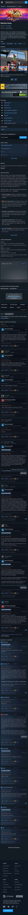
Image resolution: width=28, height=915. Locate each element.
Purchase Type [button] (13, 304)
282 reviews (12, 486)
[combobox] (15, 2)
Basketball (9, 43)
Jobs (16, 868)
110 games (6, 486)
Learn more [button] (23, 137)
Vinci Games (8, 25)
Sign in (2, 74)
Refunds (5, 892)
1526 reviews (13, 443)
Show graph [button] (22, 309)
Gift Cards (5, 875)
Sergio (5, 524)
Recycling (17, 873)
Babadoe (6, 601)
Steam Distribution (7, 873)
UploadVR (3, 168)
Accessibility (6, 884)
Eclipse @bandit (8, 420)
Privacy (4, 882)
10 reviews (12, 397)
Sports (3, 43)
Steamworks (6, 870)
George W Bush (8, 556)
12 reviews (6, 557)
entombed (6, 375)
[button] (3, 6)
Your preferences (13, 288)
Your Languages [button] (8, 314)
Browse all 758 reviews (14, 847)
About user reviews (4, 288)
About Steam (6, 865)
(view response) (5, 636)
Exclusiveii (6, 351)
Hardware (17, 870)
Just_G (6, 485)
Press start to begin (8, 441)
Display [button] (18, 307)
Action (20, 43)
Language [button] (22, 304)
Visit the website (5, 148)
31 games (6, 376)
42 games (6, 326)
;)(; (5, 324)
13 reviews (12, 352)
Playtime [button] (12, 307)
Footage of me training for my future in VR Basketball (13, 681)
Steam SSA (5, 868)
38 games (6, 397)
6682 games (6, 443)
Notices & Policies (7, 887)
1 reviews (12, 326)
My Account (17, 889)
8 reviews (12, 376)
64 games (6, 352)
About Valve (17, 865)
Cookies (4, 889)
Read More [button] (23, 473)
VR (15, 43)
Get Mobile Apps (8, 910)
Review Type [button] (4, 304)
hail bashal (6, 395)
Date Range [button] (4, 307)
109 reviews (6, 526)
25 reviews (6, 603)
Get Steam (17, 882)
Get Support (17, 887)
